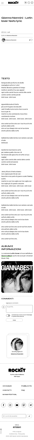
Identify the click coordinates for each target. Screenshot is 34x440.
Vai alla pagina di (17, 353)
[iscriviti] (29, 416)
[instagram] (10, 405)
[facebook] (3, 405)
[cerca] (29, 2)
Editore (16, 425)
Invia (14, 320)
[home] (13, 2)
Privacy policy (21, 434)
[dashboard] (32, 2)
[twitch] (24, 405)
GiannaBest (6, 256)
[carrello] (25, 2)
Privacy (1, 432)
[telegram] (30, 405)
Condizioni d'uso (13, 434)
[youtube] (17, 405)
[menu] (2, 2)
